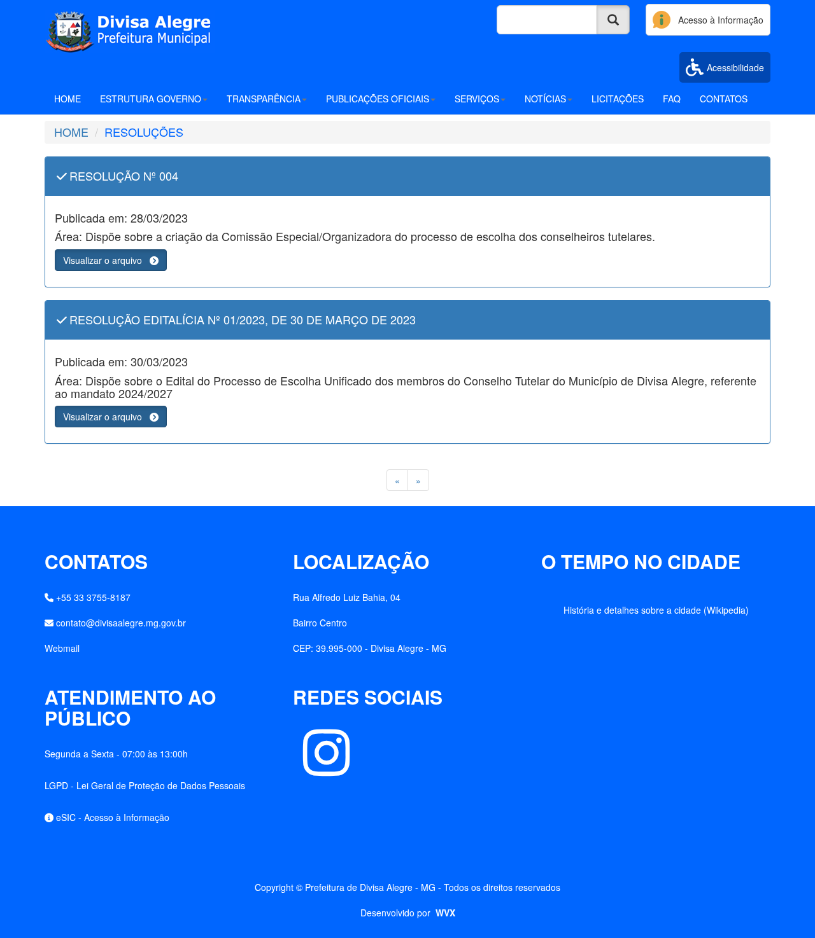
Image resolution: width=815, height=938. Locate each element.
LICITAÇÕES (618, 98)
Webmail (62, 648)
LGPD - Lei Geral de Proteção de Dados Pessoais (145, 785)
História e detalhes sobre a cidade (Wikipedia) (656, 609)
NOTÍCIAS (545, 98)
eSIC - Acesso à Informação (112, 817)
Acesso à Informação (716, 19)
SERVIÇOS (477, 98)
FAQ (672, 98)
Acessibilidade (735, 67)
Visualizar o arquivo (106, 260)
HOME (67, 98)
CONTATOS (724, 98)
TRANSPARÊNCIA (264, 98)
